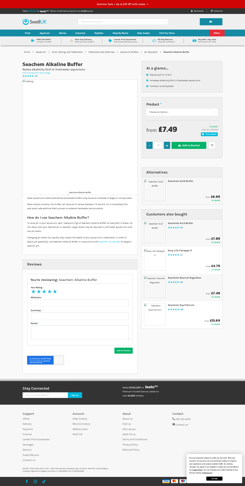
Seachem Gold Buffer (180, 181)
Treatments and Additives (101, 52)
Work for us (129, 434)
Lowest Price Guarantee (36, 439)
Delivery (27, 423)
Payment (28, 429)
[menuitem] (27, 33)
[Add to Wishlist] (212, 145)
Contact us (29, 460)
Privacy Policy (130, 444)
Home (27, 52)
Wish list (78, 434)
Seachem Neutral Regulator (184, 277)
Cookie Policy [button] (197, 470)
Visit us (126, 423)
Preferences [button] (207, 473)
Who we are (129, 429)
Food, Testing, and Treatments (67, 52)
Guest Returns (31, 455)
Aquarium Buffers (129, 52)
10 (182, 310)
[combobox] (120, 22)
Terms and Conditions (135, 439)
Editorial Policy (130, 449)
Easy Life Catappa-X (180, 250)
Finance (27, 434)
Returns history (81, 423)
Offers (26, 418)
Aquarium (41, 52)
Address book (80, 429)
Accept (214, 479)
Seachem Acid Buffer (109, 241)
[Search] (165, 22)
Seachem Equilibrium (181, 305)
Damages (28, 444)
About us (127, 418)
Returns (27, 449)
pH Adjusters (151, 52)
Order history (80, 418)
